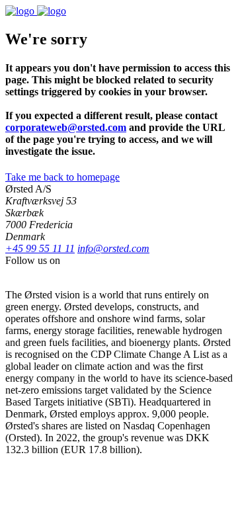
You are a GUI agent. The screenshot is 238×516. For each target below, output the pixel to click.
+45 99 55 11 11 (40, 248)
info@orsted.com (113, 248)
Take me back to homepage (62, 177)
